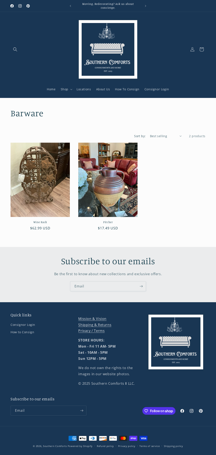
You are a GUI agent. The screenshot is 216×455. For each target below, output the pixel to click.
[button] (15, 49)
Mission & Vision (92, 318)
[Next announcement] (145, 6)
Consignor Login (23, 325)
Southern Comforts (55, 446)
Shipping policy (173, 446)
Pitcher (108, 222)
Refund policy (105, 446)
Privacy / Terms (91, 330)
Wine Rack (40, 222)
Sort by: (140, 136)
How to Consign (22, 332)
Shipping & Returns (94, 324)
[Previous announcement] (70, 6)
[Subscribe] (141, 286)
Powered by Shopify (80, 446)
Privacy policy (126, 446)
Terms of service (149, 446)
